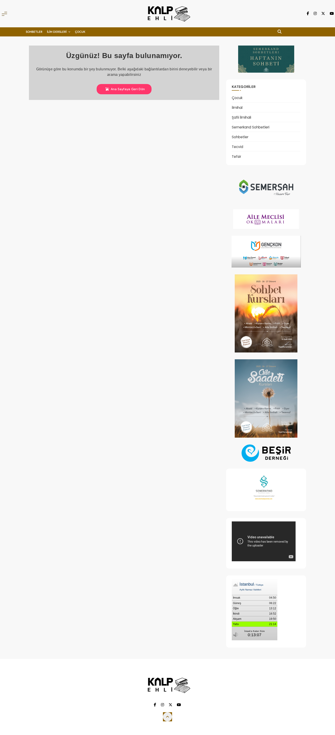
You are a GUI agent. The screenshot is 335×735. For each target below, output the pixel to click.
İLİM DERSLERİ (57, 31)
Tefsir (236, 156)
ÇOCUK (80, 31)
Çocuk (237, 97)
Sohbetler (34, 31)
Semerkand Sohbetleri (250, 127)
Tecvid (237, 146)
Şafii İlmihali (241, 117)
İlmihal (237, 107)
